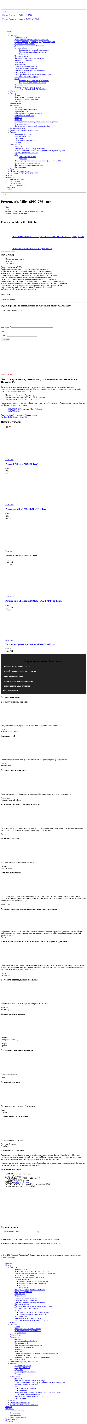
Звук (16, 155)
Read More (9, 460)
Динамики (23, 159)
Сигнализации (20, 167)
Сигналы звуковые (21, 72)
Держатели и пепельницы (24, 44)
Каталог (8, 33)
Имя (3, 331)
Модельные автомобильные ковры (32, 52)
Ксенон (17, 95)
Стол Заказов (54, 1239)
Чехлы (16, 79)
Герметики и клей (21, 112)
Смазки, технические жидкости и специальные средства (36, 122)
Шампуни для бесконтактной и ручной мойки (32, 126)
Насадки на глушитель (23, 60)
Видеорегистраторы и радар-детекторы (29, 148)
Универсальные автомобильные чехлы (34, 81)
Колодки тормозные (22, 136)
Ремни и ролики (31, 415)
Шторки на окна (20, 85)
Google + (16, 417)
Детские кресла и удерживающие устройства (31, 40)
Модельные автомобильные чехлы (32, 83)
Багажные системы (17, 128)
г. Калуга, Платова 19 (9, 15)
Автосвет (13, 93)
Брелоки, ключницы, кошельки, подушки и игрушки (34, 42)
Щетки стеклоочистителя (20, 171)
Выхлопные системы (22, 134)
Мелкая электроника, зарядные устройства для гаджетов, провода (39, 151)
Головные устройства (27, 157)
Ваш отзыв (6, 327)
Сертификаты (15, 183)
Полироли (18, 118)
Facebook (4, 417)
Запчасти (13, 132)
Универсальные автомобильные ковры (34, 50)
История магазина (17, 179)
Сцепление (18, 138)
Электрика (14, 169)
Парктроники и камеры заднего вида (28, 165)
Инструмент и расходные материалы (24, 130)
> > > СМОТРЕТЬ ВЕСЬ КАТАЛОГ (24, 173)
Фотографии (15, 181)
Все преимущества (10, 690)
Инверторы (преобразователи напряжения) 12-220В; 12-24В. (37, 161)
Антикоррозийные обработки (25, 109)
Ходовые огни (20, 101)
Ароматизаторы (20, 38)
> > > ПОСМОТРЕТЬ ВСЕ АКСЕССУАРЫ (31, 89)
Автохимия (14, 105)
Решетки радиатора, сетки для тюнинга (29, 70)
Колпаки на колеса (21, 56)
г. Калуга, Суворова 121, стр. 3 (13, 19)
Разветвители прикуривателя (25, 66)
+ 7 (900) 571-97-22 (24, 15)
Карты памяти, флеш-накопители (27, 163)
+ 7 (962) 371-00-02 (32, 19)
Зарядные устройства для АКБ (26, 153)
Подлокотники (20, 64)
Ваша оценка (6, 310)
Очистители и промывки (24, 116)
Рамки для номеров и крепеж (25, 68)
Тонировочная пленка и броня (26, 77)
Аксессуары (14, 36)
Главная (8, 31)
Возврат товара (11, 187)
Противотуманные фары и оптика (27, 97)
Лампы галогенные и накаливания (27, 99)
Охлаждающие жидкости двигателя (28, 114)
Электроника (15, 144)
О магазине (9, 177)
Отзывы (8, 175)
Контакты (9, 190)
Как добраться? (7, 374)
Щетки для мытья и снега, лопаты (27, 87)
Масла (12, 91)
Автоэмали (18, 107)
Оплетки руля (19, 62)
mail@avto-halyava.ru (21, 1182)
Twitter (10, 417)
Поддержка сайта (70, 1255)
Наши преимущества (18, 185)
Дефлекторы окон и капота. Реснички (29, 46)
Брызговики (23, 54)
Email (3, 335)
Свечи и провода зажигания (25, 140)
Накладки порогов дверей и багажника (29, 58)
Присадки (18, 120)
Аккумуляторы (16, 103)
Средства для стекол (22, 124)
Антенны (18, 146)
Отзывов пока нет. (8, 251)
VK (25, 417)
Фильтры (18, 142)
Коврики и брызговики (23, 48)
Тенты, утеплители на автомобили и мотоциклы (33, 75)
